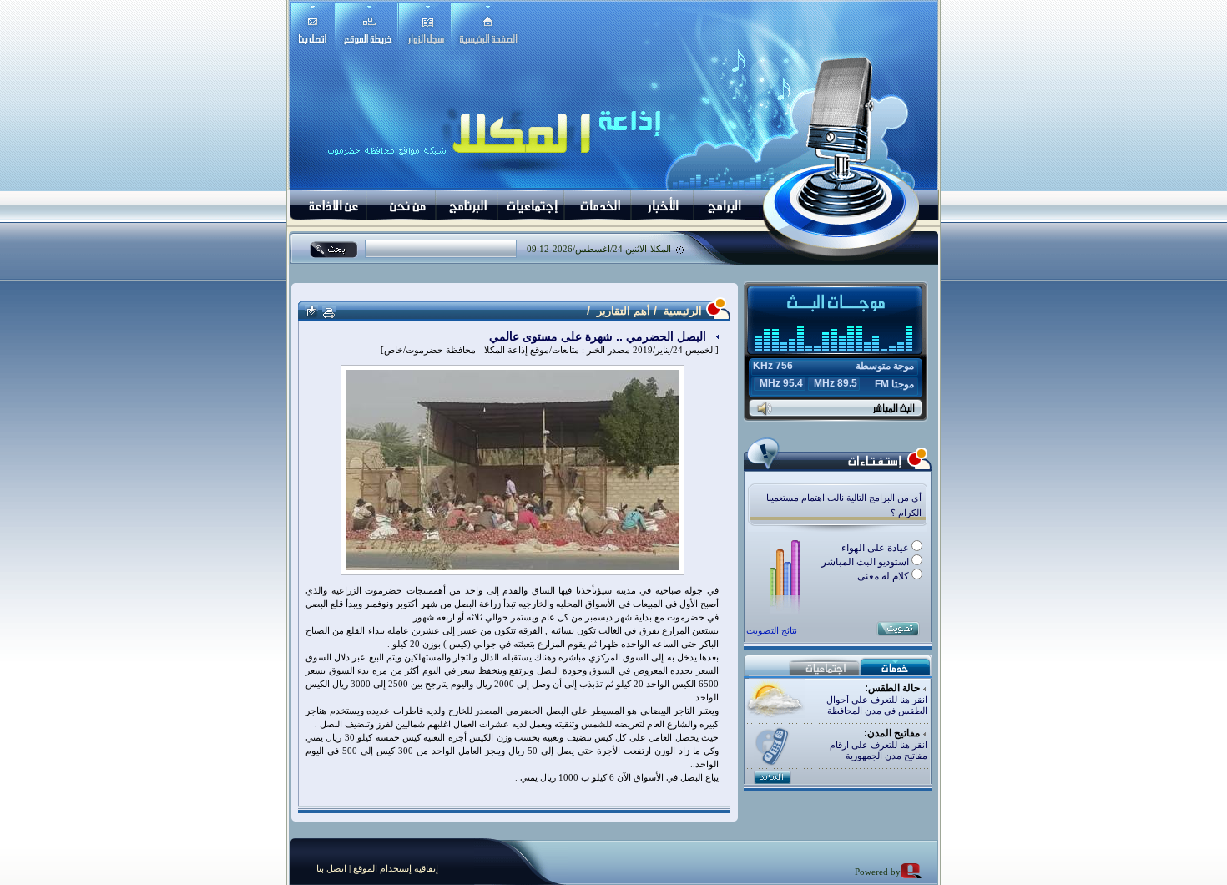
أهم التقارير (623, 311)
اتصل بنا (331, 868)
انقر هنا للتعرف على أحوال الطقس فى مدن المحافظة (876, 705)
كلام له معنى (884, 576)
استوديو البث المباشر (866, 562)
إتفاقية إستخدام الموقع (394, 868)
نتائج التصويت (771, 630)
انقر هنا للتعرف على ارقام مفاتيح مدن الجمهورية (878, 750)
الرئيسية (681, 311)
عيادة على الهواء (876, 548)
